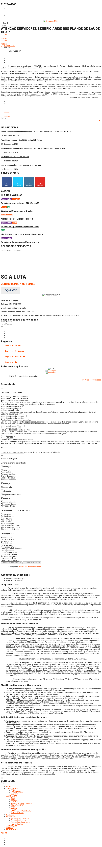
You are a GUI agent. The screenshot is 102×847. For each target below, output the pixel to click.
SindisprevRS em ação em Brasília (15, 157)
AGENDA (9, 828)
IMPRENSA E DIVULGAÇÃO (21, 803)
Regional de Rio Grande (14, 351)
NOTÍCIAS (10, 815)
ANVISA (14, 809)
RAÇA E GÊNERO (17, 805)
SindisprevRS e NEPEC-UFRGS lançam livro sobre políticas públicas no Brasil (33, 148)
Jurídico (4, 35)
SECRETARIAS (11, 796)
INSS (8, 207)
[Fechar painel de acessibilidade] (2, 388)
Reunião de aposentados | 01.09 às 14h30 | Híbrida (21, 140)
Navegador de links (8, 558)
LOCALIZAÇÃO (17, 792)
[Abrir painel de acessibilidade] (2, 778)
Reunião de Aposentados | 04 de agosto (20, 242)
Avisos (4, 207)
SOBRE (14, 790)
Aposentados (6, 199)
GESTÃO (14, 794)
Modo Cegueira (7, 436)
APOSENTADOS (17, 813)
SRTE (13, 807)
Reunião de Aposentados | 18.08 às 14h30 (20, 226)
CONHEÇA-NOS (12, 788)
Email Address (7, 322)
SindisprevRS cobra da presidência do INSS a (22, 234)
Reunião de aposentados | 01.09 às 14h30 (20, 203)
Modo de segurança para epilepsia (14, 397)
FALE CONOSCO (12, 830)
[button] (2, 455)
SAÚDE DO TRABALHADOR (21, 811)
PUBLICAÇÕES (11, 826)
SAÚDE (14, 800)
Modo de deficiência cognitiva (13, 416)
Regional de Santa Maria (15, 357)
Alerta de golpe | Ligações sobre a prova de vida (21, 165)
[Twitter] (6, 333)
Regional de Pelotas (13, 345)
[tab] (51, 345)
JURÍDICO (14, 801)
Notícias (4, 38)
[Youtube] (6, 335)
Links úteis (16, 199)
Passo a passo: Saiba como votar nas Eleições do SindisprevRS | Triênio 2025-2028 (36, 131)
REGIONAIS (10, 816)
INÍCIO (8, 787)
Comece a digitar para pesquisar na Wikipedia (42, 452)
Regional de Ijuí (11, 362)
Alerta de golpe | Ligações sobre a (17, 219)
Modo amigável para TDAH (11, 426)
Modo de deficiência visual (11, 406)
